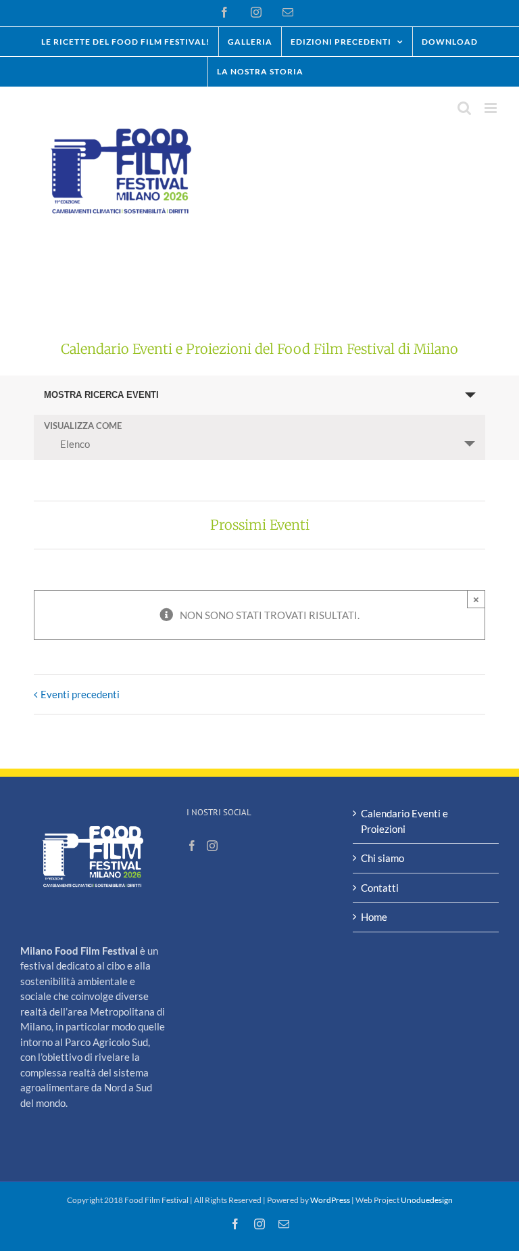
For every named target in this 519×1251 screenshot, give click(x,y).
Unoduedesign (427, 1200)
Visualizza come (83, 426)
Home (374, 917)
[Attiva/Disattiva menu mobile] (492, 108)
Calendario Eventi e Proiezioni (404, 821)
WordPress (330, 1200)
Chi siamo (382, 858)
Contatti (380, 888)
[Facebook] (192, 845)
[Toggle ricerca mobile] (464, 108)
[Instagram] (212, 845)
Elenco (75, 444)
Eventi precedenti (80, 694)
